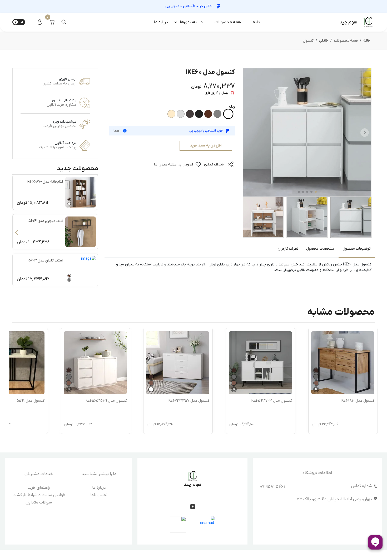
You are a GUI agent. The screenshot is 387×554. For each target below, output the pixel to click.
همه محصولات (228, 22)
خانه (257, 22)
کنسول (308, 40)
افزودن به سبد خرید (206, 145)
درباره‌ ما (161, 22)
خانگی (323, 40)
